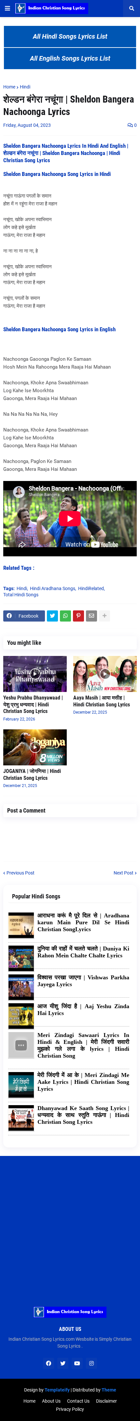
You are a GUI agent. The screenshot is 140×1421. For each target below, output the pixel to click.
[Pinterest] (78, 616)
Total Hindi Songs (20, 594)
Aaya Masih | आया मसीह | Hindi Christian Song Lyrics (101, 701)
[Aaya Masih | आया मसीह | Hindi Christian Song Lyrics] (105, 674)
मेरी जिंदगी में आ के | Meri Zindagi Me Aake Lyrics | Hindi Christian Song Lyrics (83, 1082)
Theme (109, 1389)
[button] (7, 8)
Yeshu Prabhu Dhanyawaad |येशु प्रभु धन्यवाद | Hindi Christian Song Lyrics (33, 705)
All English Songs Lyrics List (70, 58)
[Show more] (104, 616)
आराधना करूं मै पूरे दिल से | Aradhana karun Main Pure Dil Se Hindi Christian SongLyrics (83, 922)
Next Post (123, 872)
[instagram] (91, 1363)
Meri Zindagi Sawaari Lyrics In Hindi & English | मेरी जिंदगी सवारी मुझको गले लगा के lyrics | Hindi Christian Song (83, 1045)
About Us (51, 1401)
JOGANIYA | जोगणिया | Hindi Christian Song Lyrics (32, 774)
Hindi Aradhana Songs (52, 588)
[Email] (91, 616)
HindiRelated (91, 588)
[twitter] (62, 1363)
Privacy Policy (70, 1409)
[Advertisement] (70, 1226)
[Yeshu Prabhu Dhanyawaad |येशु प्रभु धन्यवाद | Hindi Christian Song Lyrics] (35, 674)
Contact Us (78, 1401)
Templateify (57, 1389)
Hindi (25, 87)
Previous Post (21, 872)
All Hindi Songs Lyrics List (70, 36)
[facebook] (48, 1363)
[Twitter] (52, 616)
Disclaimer (106, 1401)
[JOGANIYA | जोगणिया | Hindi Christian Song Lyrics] (35, 747)
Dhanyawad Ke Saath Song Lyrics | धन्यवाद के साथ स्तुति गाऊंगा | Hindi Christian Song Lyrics (83, 1115)
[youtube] (77, 1363)
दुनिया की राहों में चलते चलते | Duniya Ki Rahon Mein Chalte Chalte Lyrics (83, 952)
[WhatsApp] (65, 616)
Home (9, 87)
